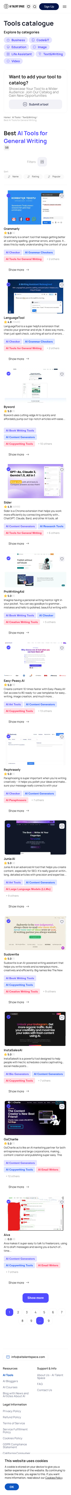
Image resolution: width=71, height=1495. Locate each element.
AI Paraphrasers (16, 800)
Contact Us (44, 1390)
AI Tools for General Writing (24, 259)
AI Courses (10, 1387)
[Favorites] (28, 6)
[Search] (34, 6)
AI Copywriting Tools (19, 443)
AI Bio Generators (17, 1073)
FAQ (40, 1384)
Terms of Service (14, 1423)
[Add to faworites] (62, 196)
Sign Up (49, 6)
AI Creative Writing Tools (22, 622)
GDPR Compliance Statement (15, 1445)
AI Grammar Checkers (39, 252)
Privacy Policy (12, 1411)
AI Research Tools (51, 526)
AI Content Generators (20, 437)
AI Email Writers (48, 1169)
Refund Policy (12, 1417)
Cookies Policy (12, 1438)
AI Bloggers (10, 1381)
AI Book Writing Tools (20, 430)
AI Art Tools (13, 704)
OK (12, 1487)
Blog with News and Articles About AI (16, 1394)
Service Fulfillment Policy (15, 1430)
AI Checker (13, 252)
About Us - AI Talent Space (50, 1376)
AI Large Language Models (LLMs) (28, 889)
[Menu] (64, 6)
